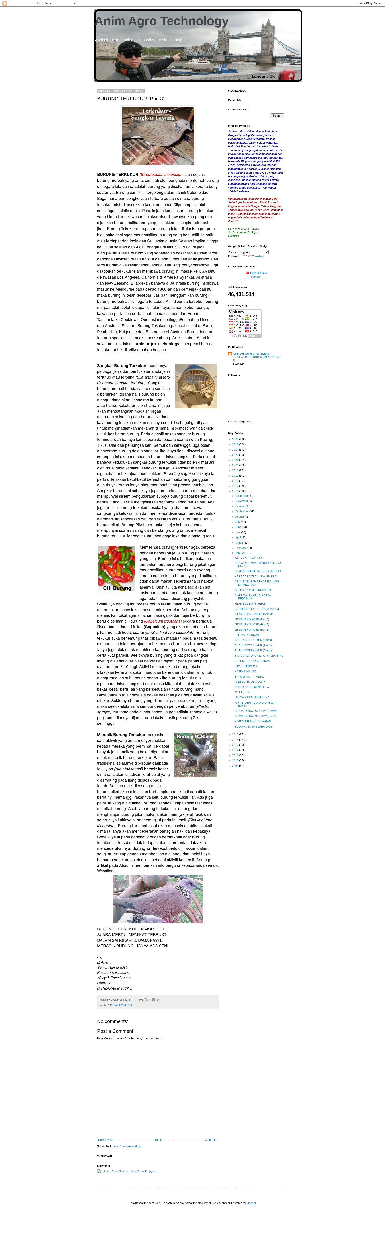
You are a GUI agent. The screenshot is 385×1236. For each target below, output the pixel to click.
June (238, 527)
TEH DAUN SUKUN (247, 635)
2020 (235, 470)
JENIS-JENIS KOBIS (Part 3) (252, 619)
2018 (235, 481)
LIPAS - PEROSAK (246, 666)
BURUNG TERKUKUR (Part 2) (253, 645)
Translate (258, 256)
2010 (235, 760)
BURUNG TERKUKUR (119, 1005)
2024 (235, 449)
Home (158, 1139)
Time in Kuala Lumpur (258, 275)
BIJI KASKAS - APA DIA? (249, 676)
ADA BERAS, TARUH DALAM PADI (256, 576)
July (238, 522)
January (240, 553)
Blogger (251, 1203)
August (239, 516)
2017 (235, 486)
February (241, 548)
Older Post (211, 1139)
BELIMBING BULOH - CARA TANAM (257, 609)
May (238, 532)
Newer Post (105, 1139)
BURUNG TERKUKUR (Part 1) (253, 650)
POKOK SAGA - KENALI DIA (252, 687)
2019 (235, 475)
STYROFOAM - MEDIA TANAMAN (255, 614)
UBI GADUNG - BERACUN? (252, 697)
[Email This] (141, 1000)
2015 (235, 734)
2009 (235, 765)
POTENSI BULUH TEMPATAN (253, 721)
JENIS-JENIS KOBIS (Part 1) (252, 629)
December (242, 495)
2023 (235, 455)
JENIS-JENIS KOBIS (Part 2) (252, 624)
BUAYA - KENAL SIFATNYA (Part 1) (256, 716)
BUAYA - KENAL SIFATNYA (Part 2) (256, 711)
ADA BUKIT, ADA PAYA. (249, 557)
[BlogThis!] (145, 1000)
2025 (235, 444)
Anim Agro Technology (161, 21)
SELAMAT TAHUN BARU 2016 (253, 726)
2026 (235, 439)
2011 (235, 755)
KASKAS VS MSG (245, 671)
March (239, 542)
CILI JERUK (242, 692)
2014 (235, 739)
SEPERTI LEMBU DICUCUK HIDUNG (258, 571)
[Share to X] (149, 1000)
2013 (235, 745)
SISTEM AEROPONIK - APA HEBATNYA (259, 655)
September (242, 511)
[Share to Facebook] (154, 1000)
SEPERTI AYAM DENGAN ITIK (253, 590)
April (238, 537)
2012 (235, 750)
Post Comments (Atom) (127, 1146)
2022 (235, 460)
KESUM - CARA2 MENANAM (252, 661)
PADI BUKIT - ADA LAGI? (250, 681)
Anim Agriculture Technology (251, 353)
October (240, 506)
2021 (235, 465)
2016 (235, 491)
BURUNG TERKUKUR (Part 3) (253, 640)
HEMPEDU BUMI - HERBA (251, 603)
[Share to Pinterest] (158, 1000)
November (242, 501)
